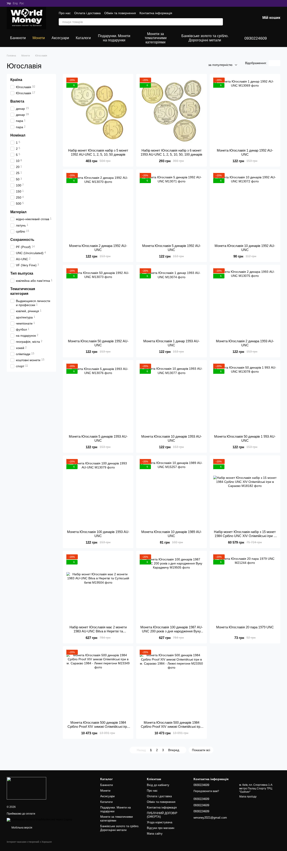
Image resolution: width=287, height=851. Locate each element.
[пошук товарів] (219, 21)
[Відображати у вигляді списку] (277, 63)
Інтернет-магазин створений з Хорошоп (29, 841)
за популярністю (220, 65)
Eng (15, 3)
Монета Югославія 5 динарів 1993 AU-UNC (98, 438)
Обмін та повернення (120, 13)
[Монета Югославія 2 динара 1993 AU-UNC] (245, 302)
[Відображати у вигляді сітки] (271, 63)
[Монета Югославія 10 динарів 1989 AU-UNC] (171, 492)
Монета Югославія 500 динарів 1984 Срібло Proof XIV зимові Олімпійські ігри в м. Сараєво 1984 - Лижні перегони (98, 726)
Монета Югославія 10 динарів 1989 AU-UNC (171, 534)
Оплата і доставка (87, 13)
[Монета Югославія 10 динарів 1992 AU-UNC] (245, 206)
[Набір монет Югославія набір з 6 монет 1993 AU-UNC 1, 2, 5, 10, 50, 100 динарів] (171, 111)
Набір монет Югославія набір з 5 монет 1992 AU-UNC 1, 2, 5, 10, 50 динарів (98, 152)
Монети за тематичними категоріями (156, 38)
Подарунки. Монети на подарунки (114, 38)
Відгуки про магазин (160, 828)
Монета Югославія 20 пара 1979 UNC (245, 627)
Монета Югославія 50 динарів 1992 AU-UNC (98, 343)
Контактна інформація (155, 13)
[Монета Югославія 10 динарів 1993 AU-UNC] (171, 397)
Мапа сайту (155, 833)
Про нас (65, 13)
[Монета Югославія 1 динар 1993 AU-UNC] (171, 302)
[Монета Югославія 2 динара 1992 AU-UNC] (98, 206)
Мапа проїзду (248, 796)
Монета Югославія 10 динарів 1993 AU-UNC (171, 438)
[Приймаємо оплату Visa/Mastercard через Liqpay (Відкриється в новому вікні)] (39, 819)
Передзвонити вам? (206, 791)
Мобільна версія (21, 827)
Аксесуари (60, 38)
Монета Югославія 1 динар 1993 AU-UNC (171, 343)
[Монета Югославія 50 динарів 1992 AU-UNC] (98, 302)
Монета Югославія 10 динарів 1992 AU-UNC (245, 248)
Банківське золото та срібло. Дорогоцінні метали (204, 38)
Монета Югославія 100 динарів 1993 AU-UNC (98, 534)
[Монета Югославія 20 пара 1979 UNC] (245, 588)
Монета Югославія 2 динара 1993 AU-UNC (245, 343)
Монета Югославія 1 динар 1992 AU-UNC (245, 152)
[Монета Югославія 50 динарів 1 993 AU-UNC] (245, 397)
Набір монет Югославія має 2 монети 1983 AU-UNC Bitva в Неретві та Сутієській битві (98, 631)
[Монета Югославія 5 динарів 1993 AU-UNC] (98, 397)
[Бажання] (233, 18)
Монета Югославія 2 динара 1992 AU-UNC (98, 248)
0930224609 (255, 38)
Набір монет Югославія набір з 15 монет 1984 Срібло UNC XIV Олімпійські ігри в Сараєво (245, 536)
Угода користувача (159, 822)
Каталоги (83, 38)
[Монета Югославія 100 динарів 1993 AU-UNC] (98, 492)
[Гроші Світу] (26, 788)
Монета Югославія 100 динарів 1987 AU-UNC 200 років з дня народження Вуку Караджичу (171, 631)
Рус (22, 3)
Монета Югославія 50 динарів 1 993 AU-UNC (245, 438)
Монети (39, 38)
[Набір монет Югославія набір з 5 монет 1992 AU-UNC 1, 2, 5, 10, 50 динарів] (98, 111)
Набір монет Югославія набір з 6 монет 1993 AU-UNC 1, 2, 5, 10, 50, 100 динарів (171, 152)
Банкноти (18, 38)
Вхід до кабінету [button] (158, 785)
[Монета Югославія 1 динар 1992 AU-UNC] (245, 111)
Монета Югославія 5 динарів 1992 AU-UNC (171, 248)
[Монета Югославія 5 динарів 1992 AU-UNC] (171, 206)
